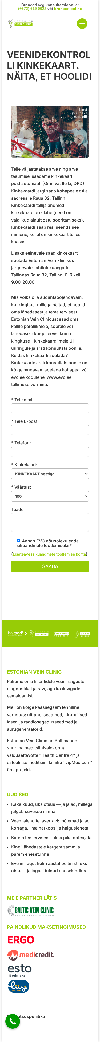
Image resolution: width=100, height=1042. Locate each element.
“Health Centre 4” (57, 755)
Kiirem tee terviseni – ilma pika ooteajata (51, 837)
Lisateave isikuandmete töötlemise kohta (49, 554)
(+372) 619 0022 (32, 8)
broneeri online (68, 8)
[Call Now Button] (12, 1021)
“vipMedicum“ (77, 762)
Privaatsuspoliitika (26, 1016)
